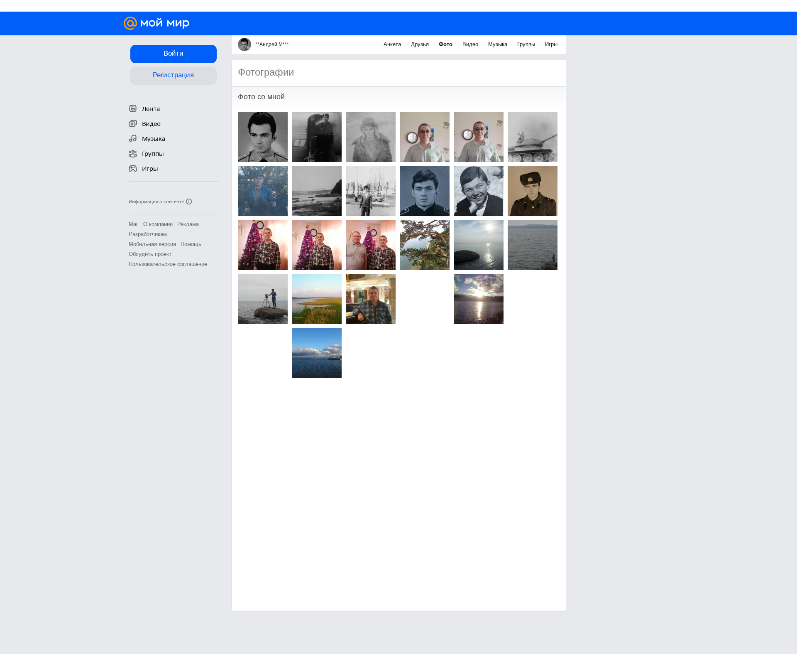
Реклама (188, 224)
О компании (158, 224)
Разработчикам (148, 234)
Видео (471, 44)
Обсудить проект (150, 254)
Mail (134, 224)
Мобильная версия (152, 244)
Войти (173, 53)
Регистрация (173, 75)
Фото (446, 44)
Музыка (498, 44)
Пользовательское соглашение (168, 264)
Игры (551, 44)
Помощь (191, 244)
